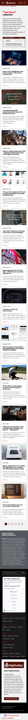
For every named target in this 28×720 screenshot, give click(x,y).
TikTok (23, 656)
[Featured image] (14, 58)
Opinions (22, 618)
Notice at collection (8, 718)
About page (4, 566)
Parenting (10, 636)
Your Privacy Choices (12, 715)
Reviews (5, 618)
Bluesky (17, 656)
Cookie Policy (12, 710)
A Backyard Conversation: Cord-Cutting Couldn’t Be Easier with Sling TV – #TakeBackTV (13, 428)
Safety (13, 639)
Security (16, 636)
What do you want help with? (12, 586)
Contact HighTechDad (9, 645)
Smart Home (12, 627)
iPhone (8, 630)
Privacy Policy (5, 710)
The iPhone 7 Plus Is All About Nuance (10, 310)
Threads (11, 656)
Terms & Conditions (20, 710)
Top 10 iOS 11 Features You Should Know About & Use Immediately (14, 231)
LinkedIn (11, 653)
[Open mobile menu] (3, 2)
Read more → (6, 85)
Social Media (6, 639)
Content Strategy (7, 621)
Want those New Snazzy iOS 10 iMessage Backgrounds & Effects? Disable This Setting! (13, 348)
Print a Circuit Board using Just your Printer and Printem (13, 505)
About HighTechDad (11, 699)
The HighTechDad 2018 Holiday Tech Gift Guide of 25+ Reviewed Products (13, 111)
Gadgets (5, 627)
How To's (11, 618)
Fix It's (17, 618)
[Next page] (22, 524)
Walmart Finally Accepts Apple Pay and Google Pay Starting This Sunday (13, 44)
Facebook (17, 653)
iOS (4, 630)
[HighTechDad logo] (14, 665)
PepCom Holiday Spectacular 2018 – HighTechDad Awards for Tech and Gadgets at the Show (14, 152)
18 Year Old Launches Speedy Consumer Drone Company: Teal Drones (12, 387)
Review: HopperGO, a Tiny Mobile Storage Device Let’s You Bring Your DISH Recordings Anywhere (14, 467)
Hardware (20, 627)
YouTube (5, 653)
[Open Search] (24, 3)
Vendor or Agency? (8, 648)
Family (4, 636)
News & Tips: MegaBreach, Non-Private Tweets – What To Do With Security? (13, 72)
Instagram (5, 656)
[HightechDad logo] (11, 2)
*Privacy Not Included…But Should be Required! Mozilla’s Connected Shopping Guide (14, 193)
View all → (21, 37)
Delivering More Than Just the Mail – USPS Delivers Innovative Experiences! (13, 271)
